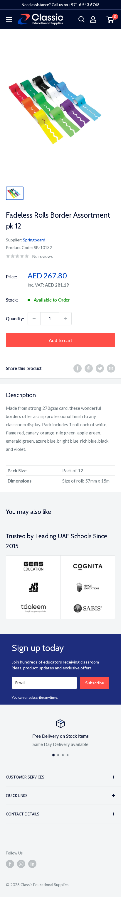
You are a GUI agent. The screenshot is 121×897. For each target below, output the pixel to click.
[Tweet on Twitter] (100, 368)
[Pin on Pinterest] (89, 368)
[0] (110, 19)
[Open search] (81, 19)
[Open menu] (9, 19)
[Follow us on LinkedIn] (32, 864)
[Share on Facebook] (77, 368)
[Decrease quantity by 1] (34, 318)
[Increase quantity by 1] (65, 318)
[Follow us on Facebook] (10, 864)
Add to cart (60, 340)
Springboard (34, 239)
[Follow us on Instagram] (21, 864)
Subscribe (94, 682)
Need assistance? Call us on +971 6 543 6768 (60, 4)
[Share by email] (111, 368)
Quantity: (15, 318)
